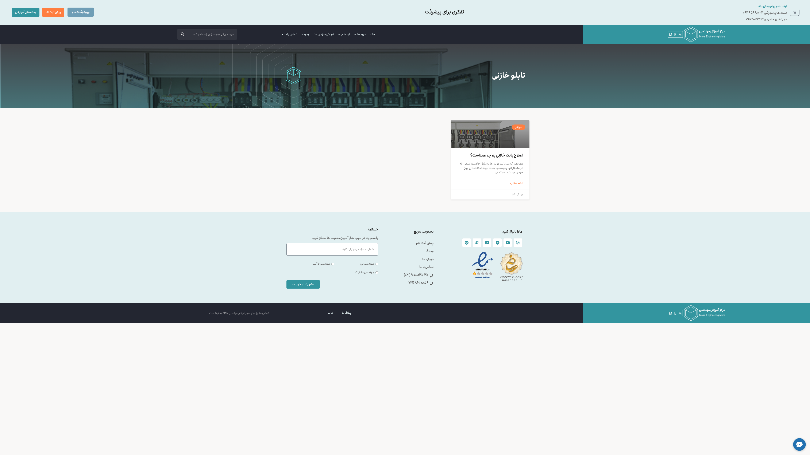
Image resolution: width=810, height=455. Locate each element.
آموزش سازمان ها (324, 34)
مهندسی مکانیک (364, 272)
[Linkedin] (487, 242)
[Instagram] (518, 242)
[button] (799, 444)
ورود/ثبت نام (81, 12)
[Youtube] (508, 242)
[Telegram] (497, 242)
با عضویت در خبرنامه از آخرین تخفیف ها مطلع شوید (345, 238)
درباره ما (305, 34)
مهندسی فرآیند (321, 264)
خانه (372, 34)
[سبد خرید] (794, 12)
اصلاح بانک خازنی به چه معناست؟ (496, 155)
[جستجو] (182, 34)
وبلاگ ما (346, 313)
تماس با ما (291, 34)
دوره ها (361, 34)
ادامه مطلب (516, 183)
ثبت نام (345, 34)
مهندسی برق (366, 264)
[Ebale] (466, 242)
